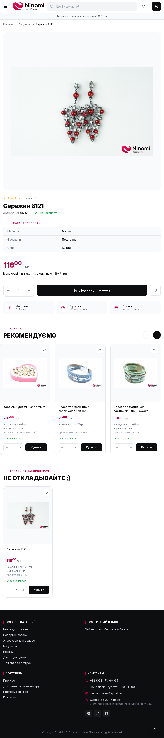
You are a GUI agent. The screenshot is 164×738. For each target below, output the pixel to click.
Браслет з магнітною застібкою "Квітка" (74, 409)
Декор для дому (15, 657)
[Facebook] (106, 713)
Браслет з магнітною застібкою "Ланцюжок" (131, 409)
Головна (8, 24)
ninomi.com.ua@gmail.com (107, 693)
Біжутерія (24, 24)
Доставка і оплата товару (21, 686)
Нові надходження (16, 629)
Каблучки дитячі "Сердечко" (24, 407)
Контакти (9, 697)
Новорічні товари (15, 635)
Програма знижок (15, 691)
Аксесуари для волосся (19, 640)
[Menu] (6, 6)
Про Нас (9, 680)
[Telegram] (88, 713)
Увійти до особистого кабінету (107, 629)
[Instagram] (97, 713)
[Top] (154, 728)
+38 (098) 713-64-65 (104, 680)
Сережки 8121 (17, 549)
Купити (36, 447)
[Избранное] (144, 6)
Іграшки (8, 651)
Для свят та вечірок (17, 663)
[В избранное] (155, 290)
